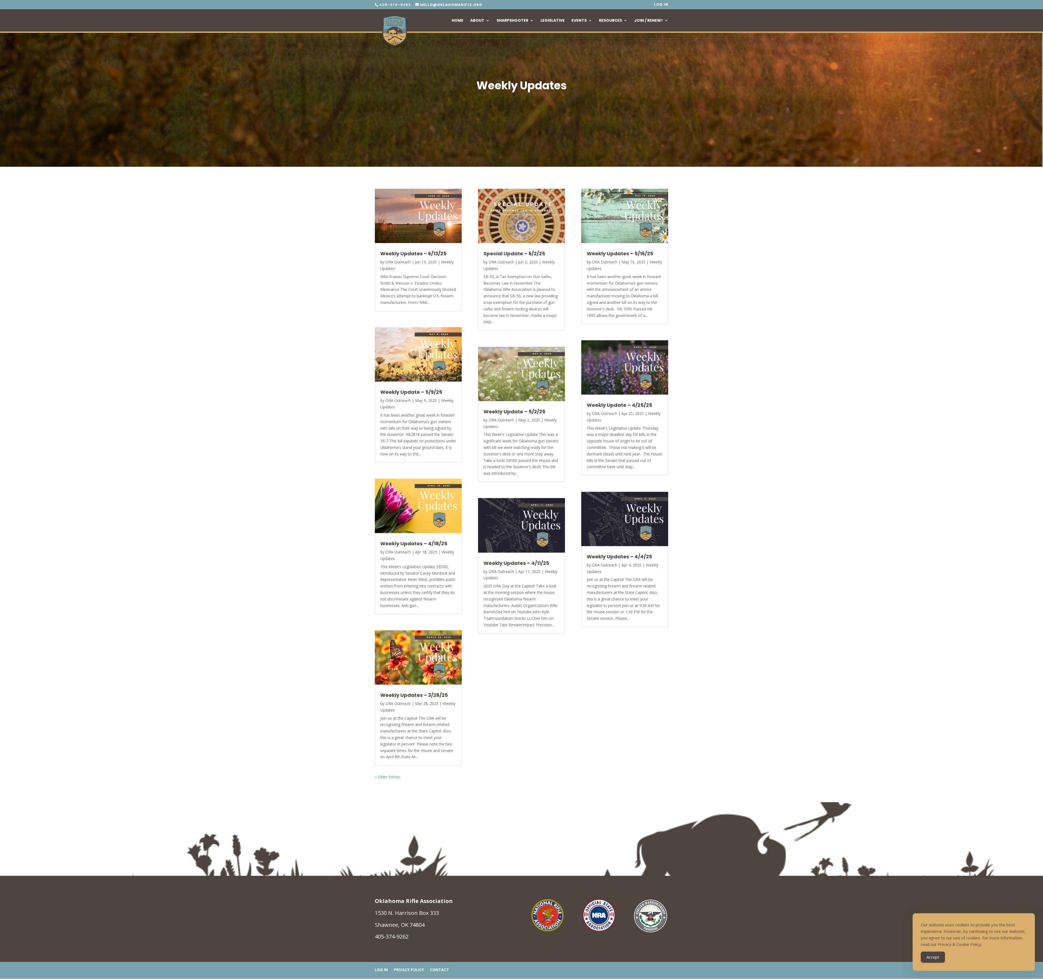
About (477, 20)
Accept (932, 957)
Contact (439, 970)
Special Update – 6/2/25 (514, 253)
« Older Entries (387, 776)
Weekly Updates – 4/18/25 (413, 543)
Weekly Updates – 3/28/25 (414, 695)
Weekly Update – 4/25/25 (619, 405)
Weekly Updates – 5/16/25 (620, 253)
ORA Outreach (398, 262)
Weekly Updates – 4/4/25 (619, 556)
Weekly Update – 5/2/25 (514, 411)
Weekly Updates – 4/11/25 (516, 563)
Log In (661, 5)
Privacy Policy (409, 970)
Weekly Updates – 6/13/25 (413, 253)
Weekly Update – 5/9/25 (411, 392)
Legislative (553, 20)
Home (457, 20)
